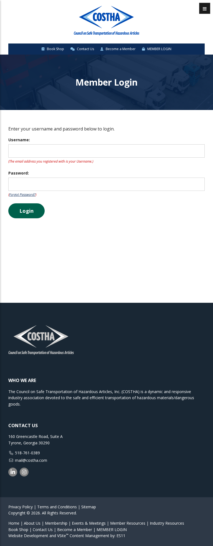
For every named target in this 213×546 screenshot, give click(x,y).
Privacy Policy (20, 506)
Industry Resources (167, 523)
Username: (19, 139)
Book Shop (55, 49)
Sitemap (88, 506)
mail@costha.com (31, 460)
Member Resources (127, 523)
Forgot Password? (22, 194)
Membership (56, 523)
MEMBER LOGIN (158, 49)
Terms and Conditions (57, 506)
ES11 (120, 535)
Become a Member (120, 49)
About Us (32, 523)
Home (13, 523)
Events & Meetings (89, 523)
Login (26, 210)
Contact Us (85, 49)
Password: (18, 173)
